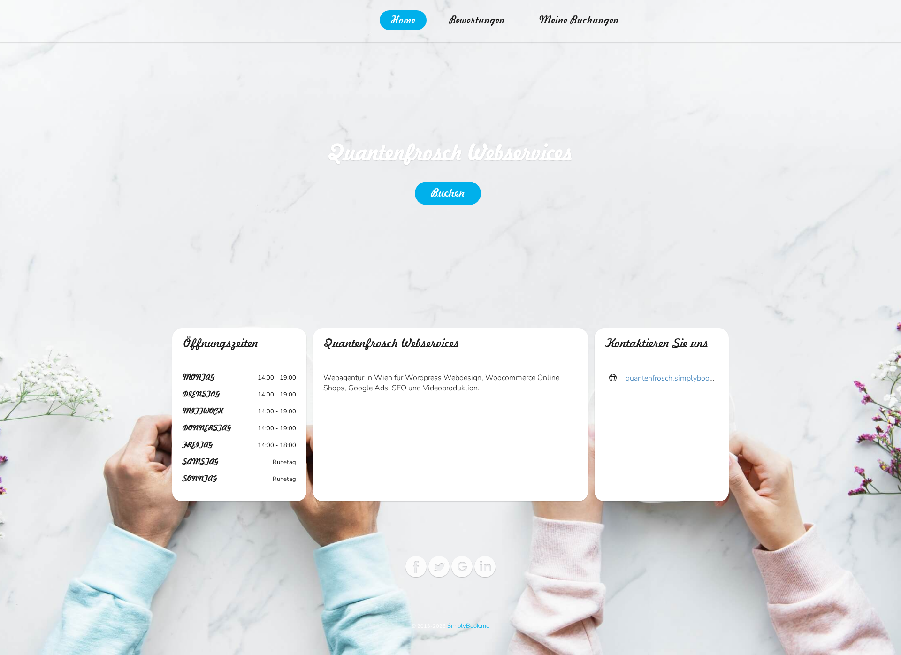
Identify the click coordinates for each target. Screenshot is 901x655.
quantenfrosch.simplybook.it (672, 378)
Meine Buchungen (579, 20)
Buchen (448, 193)
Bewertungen (477, 20)
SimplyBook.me (468, 626)
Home (403, 20)
